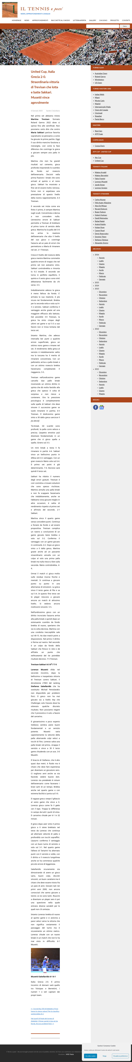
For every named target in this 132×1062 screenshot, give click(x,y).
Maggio (102, 267)
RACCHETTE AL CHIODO (60, 20)
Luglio (101, 261)
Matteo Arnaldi (100, 172)
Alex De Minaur (101, 206)
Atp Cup (98, 158)
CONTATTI (126, 20)
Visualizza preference (120, 1056)
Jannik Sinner (100, 185)
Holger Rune (99, 227)
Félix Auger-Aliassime (103, 203)
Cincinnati (98, 113)
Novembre (103, 295)
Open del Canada (101, 110)
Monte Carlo (99, 101)
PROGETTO (114, 20)
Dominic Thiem (100, 237)
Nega (104, 1056)
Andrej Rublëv (100, 224)
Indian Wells (99, 94)
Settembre (103, 301)
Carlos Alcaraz (100, 200)
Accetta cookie (90, 1056)
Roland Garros (100, 77)
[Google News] (101, 409)
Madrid (97, 104)
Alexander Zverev (101, 243)
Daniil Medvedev (101, 218)
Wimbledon (99, 80)
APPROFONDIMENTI (40, 20)
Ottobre (102, 298)
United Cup (99, 161)
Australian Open (101, 73)
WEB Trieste (70, 1054)
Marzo (101, 273)
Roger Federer (100, 212)
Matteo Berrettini (101, 175)
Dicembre (103, 292)
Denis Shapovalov (101, 234)
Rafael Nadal (99, 221)
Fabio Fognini (100, 179)
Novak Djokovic (101, 209)
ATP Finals (99, 134)
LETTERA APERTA (79, 20)
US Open (98, 83)
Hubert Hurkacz (101, 215)
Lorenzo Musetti (101, 182)
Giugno (101, 264)
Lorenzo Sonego (101, 188)
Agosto (102, 258)
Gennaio (102, 279)
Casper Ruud (100, 231)
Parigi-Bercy (99, 119)
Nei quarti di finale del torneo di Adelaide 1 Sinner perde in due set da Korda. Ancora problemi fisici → (44, 1021)
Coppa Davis (100, 146)
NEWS (26, 20)
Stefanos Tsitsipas (101, 240)
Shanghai (98, 116)
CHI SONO (103, 20)
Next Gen (98, 131)
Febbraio (102, 276)
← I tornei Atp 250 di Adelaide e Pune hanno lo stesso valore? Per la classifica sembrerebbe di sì (45, 1011)
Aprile (101, 270)
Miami (97, 98)
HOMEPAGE (16, 20)
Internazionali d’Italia (103, 107)
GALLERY (92, 20)
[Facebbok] (95, 409)
